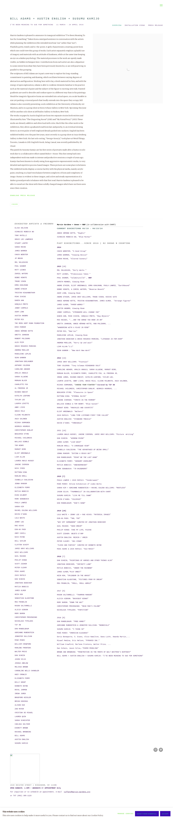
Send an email (161, 750)
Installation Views (135, 25)
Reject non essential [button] (147, 814)
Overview (116, 25)
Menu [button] (161, 5)
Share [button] (15, 204)
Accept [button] (165, 814)
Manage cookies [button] (125, 814)
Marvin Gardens (86, 5)
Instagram (155, 750)
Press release (155, 25)
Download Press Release (22, 195)
